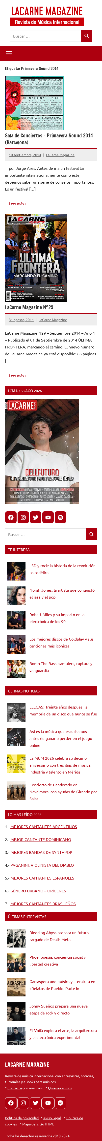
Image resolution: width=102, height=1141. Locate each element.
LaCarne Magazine (60, 154)
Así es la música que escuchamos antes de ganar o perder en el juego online (60, 738)
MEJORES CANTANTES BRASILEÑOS (43, 903)
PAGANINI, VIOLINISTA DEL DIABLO (42, 864)
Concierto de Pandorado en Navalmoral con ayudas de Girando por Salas (63, 791)
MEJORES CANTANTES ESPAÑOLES (42, 877)
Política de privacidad (22, 1118)
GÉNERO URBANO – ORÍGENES (38, 890)
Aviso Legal (52, 1118)
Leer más (16, 203)
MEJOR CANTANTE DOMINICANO (40, 839)
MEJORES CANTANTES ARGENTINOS (43, 826)
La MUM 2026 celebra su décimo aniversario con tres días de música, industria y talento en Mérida (60, 764)
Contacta (14, 1088)
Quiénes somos (60, 1088)
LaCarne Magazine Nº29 (29, 307)
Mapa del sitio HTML (38, 1124)
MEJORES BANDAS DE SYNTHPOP (41, 852)
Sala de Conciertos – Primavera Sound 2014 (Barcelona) (49, 139)
